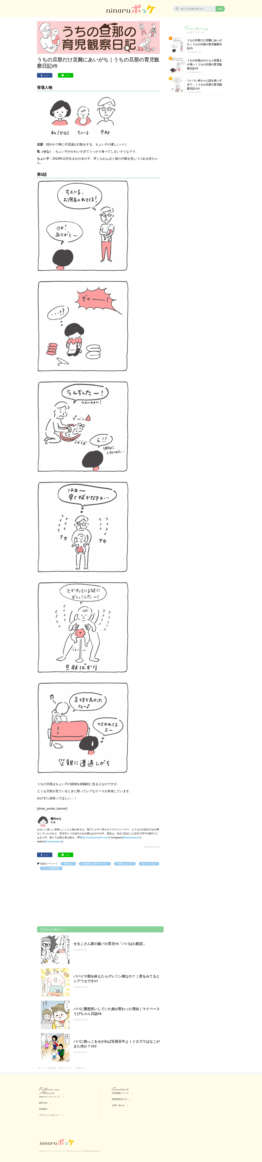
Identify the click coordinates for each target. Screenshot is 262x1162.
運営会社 (43, 1103)
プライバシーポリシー (49, 1115)
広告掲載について (120, 1093)
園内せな (68, 863)
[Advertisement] (66, 899)
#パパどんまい (149, 863)
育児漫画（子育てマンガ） (95, 863)
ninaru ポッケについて (49, 1097)
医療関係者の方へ (120, 1099)
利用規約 (43, 1109)
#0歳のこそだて (124, 863)
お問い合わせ (118, 1105)
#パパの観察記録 (51, 868)
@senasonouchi (131, 837)
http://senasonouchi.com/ (95, 837)
